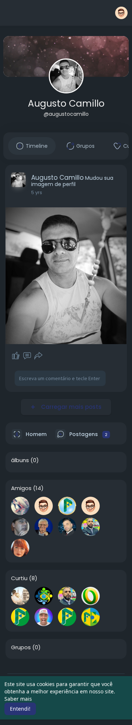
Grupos (21, 647)
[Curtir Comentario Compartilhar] (27, 356)
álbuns (20, 460)
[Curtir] (16, 356)
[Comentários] (27, 356)
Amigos (21, 488)
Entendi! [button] (20, 708)
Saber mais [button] (18, 698)
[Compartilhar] (38, 356)
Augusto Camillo (66, 103)
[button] (121, 13)
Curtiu (19, 578)
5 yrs (36, 192)
